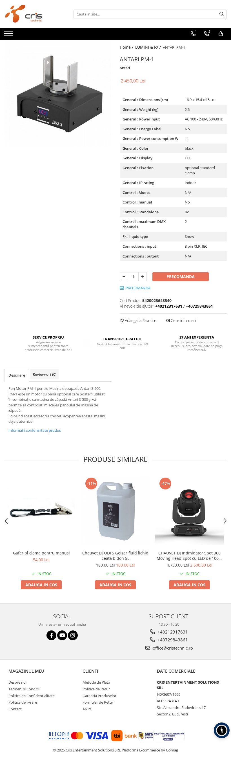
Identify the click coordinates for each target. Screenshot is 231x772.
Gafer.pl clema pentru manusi (41, 553)
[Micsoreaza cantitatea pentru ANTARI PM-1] (124, 276)
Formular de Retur (98, 702)
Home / (127, 47)
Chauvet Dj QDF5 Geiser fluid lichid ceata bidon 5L (115, 555)
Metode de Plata (96, 682)
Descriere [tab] (16, 375)
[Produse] (9, 35)
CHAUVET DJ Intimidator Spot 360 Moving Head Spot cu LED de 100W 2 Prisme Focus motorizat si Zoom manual (189, 555)
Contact (15, 708)
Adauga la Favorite (140, 320)
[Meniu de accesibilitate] (222, 730)
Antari (125, 67)
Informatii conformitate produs (34, 430)
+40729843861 (172, 640)
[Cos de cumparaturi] (221, 33)
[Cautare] (222, 14)
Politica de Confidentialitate (31, 695)
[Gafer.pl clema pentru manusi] (41, 510)
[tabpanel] (57, 93)
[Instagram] (73, 635)
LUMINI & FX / (148, 47)
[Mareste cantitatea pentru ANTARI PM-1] (142, 276)
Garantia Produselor (99, 695)
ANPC (87, 708)
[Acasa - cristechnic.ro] (32, 14)
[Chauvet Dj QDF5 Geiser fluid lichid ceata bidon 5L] (115, 510)
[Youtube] (62, 635)
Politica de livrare (22, 702)
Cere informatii (183, 320)
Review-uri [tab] (44, 374)
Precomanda (180, 276)
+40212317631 (172, 632)
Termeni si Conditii (23, 689)
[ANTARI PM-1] (57, 93)
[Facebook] (51, 635)
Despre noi (17, 682)
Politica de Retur (96, 689)
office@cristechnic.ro (172, 648)
